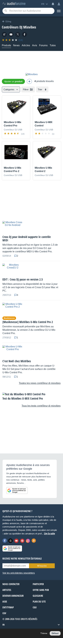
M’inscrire (42, 566)
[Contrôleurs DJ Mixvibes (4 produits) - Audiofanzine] (13, 3)
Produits (6, 45)
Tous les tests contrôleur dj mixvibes (41, 405)
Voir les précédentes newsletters (18, 573)
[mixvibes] (11, 34)
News (16, 45)
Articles (26, 45)
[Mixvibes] (32, 74)
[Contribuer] (29, 81)
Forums (43, 45)
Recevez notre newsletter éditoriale (22, 558)
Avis (34, 45)
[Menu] (59, 11)
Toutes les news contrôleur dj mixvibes (40, 383)
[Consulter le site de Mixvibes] (4, 34)
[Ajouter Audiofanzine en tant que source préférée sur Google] (17, 490)
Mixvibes (29, 27)
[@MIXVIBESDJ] (17, 34)
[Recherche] (6, 11)
